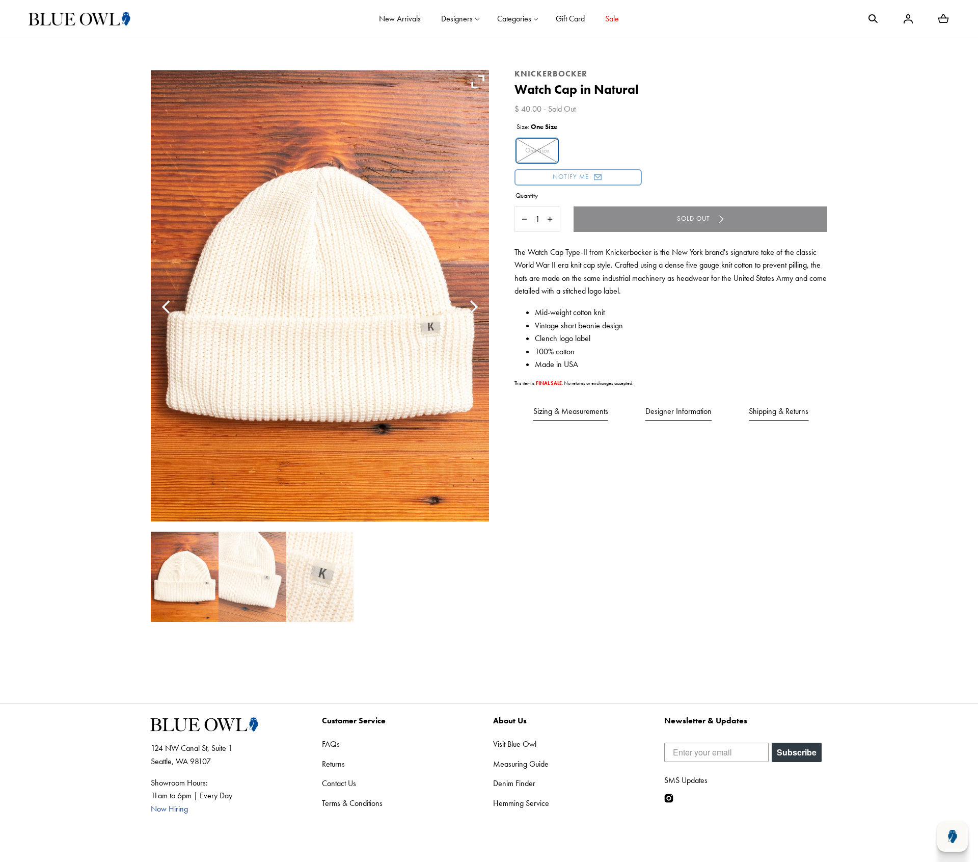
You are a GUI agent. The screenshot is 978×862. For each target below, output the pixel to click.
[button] (873, 19)
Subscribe (797, 752)
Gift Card (570, 18)
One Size (537, 150)
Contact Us (339, 783)
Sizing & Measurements (570, 411)
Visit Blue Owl (514, 744)
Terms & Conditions (352, 803)
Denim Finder (514, 783)
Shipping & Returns (778, 411)
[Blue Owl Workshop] (79, 19)
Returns (333, 764)
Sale (612, 18)
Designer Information (678, 411)
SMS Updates (686, 780)
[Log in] (908, 19)
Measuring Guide (521, 764)
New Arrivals (400, 18)
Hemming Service (521, 803)
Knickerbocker (550, 73)
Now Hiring (169, 808)
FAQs (331, 744)
